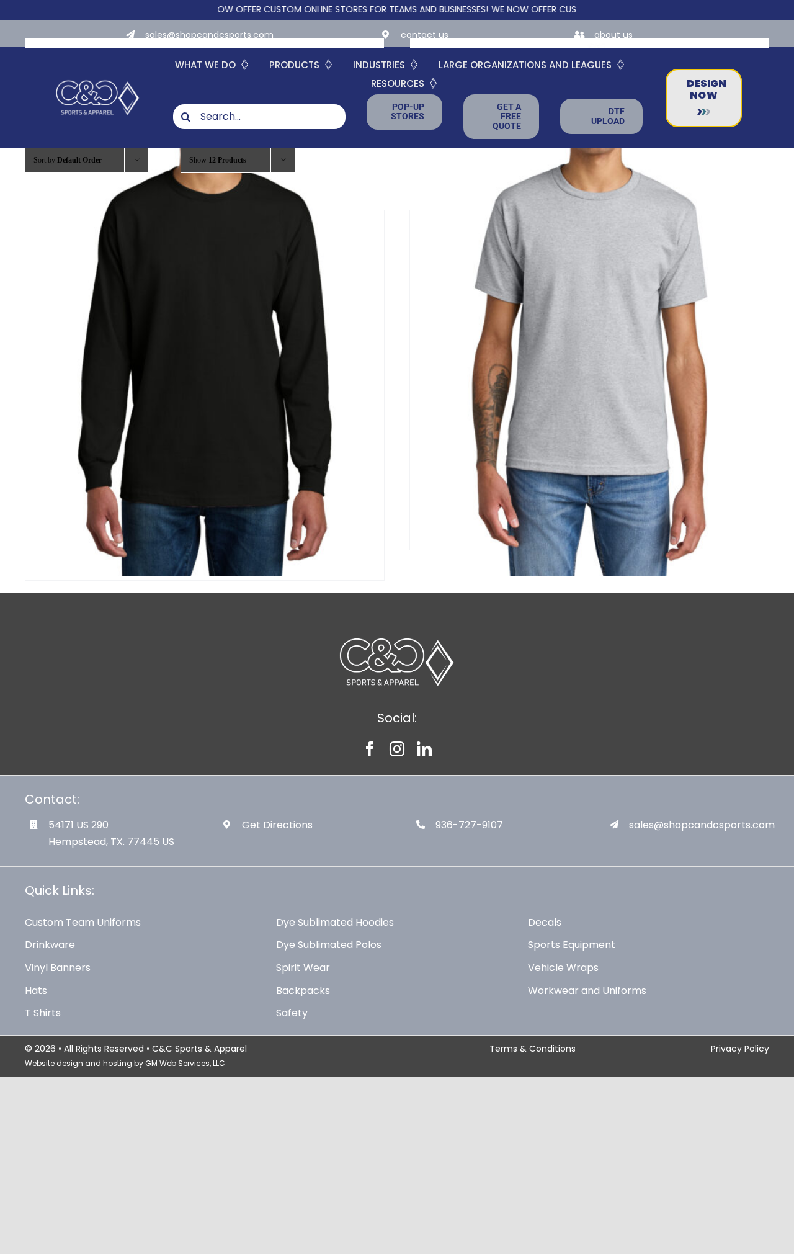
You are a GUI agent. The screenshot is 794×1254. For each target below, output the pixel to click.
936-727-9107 (469, 825)
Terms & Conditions (532, 1048)
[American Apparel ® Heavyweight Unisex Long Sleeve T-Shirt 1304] (204, 307)
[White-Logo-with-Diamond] (97, 79)
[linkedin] (424, 748)
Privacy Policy (740, 1048)
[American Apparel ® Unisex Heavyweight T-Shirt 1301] (589, 307)
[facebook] (369, 748)
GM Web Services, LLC (185, 1063)
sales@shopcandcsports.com (209, 35)
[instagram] (397, 748)
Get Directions (277, 825)
